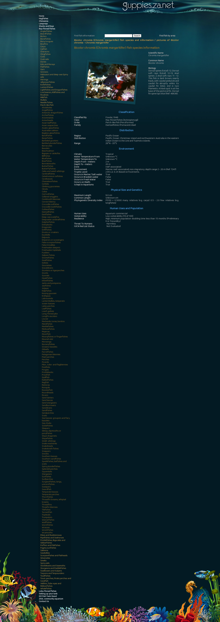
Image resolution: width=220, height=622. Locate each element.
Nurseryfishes (48, 344)
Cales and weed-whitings (53, 171)
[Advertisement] (128, 24)
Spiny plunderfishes (51, 467)
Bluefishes (46, 159)
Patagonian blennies (51, 355)
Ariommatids (47, 118)
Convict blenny (48, 202)
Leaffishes (46, 309)
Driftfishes (47, 230)
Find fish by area (167, 36)
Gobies (45, 263)
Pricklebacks (47, 372)
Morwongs (46, 342)
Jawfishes (46, 286)
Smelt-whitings (49, 441)
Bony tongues (46, 42)
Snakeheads (47, 446)
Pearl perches (48, 357)
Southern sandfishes (51, 459)
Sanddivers (47, 408)
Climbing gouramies (51, 187)
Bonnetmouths (49, 164)
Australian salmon (50, 131)
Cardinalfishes (48, 174)
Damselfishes (48, 212)
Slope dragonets (49, 436)
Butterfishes (47, 166)
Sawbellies (45, 553)
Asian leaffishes (49, 123)
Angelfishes (47, 110)
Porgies (45, 370)
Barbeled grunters (50, 141)
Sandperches (48, 413)
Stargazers (47, 474)
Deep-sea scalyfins (50, 217)
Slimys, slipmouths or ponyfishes (51, 432)
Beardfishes (45, 34)
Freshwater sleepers (51, 248)
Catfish (43, 49)
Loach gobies (48, 311)
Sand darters (48, 398)
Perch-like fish (47, 105)
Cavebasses (47, 179)
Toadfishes (45, 576)
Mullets (43, 100)
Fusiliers (45, 253)
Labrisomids (47, 299)
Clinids (45, 189)
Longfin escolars (49, 316)
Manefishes (47, 324)
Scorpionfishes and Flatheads (53, 556)
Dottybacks (47, 225)
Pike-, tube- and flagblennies (55, 365)
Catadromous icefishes (52, 176)
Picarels (45, 362)
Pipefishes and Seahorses (52, 538)
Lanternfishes (46, 87)
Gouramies (47, 265)
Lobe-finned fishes (47, 591)
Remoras (46, 385)
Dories (43, 62)
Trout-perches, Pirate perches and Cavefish (55, 579)
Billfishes (46, 156)
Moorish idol (47, 339)
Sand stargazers (49, 403)
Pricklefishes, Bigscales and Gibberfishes (52, 541)
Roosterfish (47, 390)
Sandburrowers (49, 405)
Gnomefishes (48, 258)
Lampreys (43, 24)
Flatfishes (44, 67)
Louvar (45, 319)
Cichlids (45, 184)
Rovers (45, 395)
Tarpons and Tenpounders (52, 573)
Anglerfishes (46, 31)
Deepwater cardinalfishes (53, 220)
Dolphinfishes (48, 222)
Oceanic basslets (49, 347)
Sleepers (46, 428)
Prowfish (46, 375)
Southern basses (49, 456)
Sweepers (46, 487)
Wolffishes (47, 523)
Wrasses (46, 528)
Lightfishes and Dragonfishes (53, 90)
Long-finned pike (50, 314)
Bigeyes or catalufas (51, 153)
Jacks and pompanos (51, 283)
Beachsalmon (48, 151)
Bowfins (44, 44)
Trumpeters (47, 517)
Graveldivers (47, 268)
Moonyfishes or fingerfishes (55, 337)
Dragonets (46, 227)
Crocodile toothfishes (52, 207)
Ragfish (45, 383)
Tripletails (46, 515)
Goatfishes (47, 260)
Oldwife (45, 349)
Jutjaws (45, 288)
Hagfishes (43, 19)
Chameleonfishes (50, 181)
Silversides (45, 558)
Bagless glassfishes (51, 133)
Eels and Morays (47, 64)
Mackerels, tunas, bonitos (53, 321)
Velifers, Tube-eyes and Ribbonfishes (50, 585)
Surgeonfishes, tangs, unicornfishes (52, 483)
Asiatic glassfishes (50, 128)
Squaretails (47, 472)
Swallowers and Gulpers (51, 571)
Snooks (45, 454)
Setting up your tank (48, 594)
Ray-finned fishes (47, 29)
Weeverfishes (48, 520)
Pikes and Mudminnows (51, 535)
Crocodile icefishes (50, 204)
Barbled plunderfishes (52, 143)
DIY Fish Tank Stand (48, 596)
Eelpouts (46, 237)
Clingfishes (45, 54)
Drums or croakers (50, 232)
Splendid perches (50, 469)
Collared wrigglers (50, 197)
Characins (44, 52)
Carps (43, 47)
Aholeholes (47, 108)
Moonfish (46, 334)
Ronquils (46, 388)
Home (41, 16)
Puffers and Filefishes (50, 545)
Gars (42, 70)
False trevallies (48, 245)
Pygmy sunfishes (48, 548)
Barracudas (47, 146)
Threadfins (47, 505)
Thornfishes (47, 497)
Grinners (44, 72)
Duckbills (46, 235)
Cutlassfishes (48, 209)
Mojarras (46, 332)
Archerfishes (48, 115)
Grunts (45, 273)
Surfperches (47, 479)
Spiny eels (45, 563)
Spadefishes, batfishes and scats (54, 462)
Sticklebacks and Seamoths (52, 566)
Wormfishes (47, 525)
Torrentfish (47, 512)
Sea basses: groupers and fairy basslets (56, 419)
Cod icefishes (48, 194)
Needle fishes (46, 103)
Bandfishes (47, 136)
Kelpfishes (46, 291)
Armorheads (47, 120)
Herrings (44, 80)
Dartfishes (46, 215)
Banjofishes (47, 138)
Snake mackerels (49, 444)
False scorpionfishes (51, 243)
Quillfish (46, 377)
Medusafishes (48, 329)
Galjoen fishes (48, 255)
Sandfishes (47, 411)
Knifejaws (46, 296)
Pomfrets (46, 367)
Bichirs (43, 36)
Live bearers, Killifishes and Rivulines (52, 93)
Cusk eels (44, 59)
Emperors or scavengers (53, 240)
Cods (42, 57)
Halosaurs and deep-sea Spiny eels (54, 76)
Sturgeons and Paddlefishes (53, 568)
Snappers (46, 451)
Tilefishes (46, 510)
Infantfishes (47, 281)
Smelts (43, 561)
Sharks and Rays (46, 26)
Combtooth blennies (51, 199)
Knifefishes (45, 85)
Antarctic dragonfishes (52, 113)
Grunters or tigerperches (53, 271)
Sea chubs (46, 423)
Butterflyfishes (49, 169)
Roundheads (47, 393)
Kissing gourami (49, 293)
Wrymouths (47, 533)
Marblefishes (48, 327)
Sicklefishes (47, 426)
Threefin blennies (50, 507)
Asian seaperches (50, 126)
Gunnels (45, 276)
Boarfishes (47, 161)
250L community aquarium (51, 599)
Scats (44, 416)
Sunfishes (46, 477)
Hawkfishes (47, 278)
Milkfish (43, 98)
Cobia (44, 192)
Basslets (46, 148)
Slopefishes (47, 439)
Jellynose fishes (47, 82)
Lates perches (48, 306)
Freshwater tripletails (51, 250)
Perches (45, 360)
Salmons (44, 550)
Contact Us (44, 601)
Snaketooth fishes (50, 449)
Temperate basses (50, 492)
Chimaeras (43, 21)
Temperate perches (50, 495)
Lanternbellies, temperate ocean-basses (53, 302)
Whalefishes (46, 589)
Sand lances (47, 400)
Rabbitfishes (47, 380)
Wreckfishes (47, 530)
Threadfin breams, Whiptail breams (54, 501)
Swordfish (46, 489)
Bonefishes (45, 39)
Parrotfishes (47, 352)
